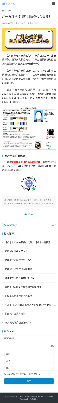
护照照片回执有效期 (14, 313)
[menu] (54, 3)
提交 (29, 381)
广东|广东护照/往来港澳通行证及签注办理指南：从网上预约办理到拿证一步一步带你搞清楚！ (30, 304)
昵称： (8, 354)
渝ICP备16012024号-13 (43, 397)
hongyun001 (7, 23)
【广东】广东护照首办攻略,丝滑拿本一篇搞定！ (28, 242)
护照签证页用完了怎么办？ (18, 260)
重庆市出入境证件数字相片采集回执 (22, 286)
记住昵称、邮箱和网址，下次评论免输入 (23, 374)
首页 (3, 11)
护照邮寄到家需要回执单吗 (18, 295)
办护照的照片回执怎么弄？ (18, 322)
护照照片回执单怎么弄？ (17, 251)
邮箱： (8, 361)
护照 (37, 23)
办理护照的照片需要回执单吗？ (20, 278)
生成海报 (10, 224)
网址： (9, 368)
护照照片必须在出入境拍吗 (18, 269)
